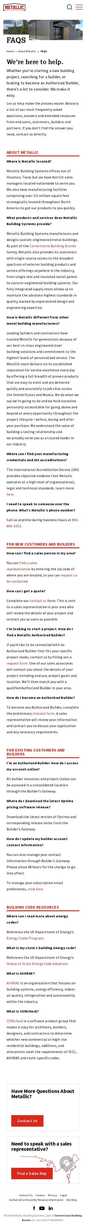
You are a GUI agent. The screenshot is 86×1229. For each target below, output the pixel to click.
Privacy (52, 1195)
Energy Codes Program (25, 938)
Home (10, 51)
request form (17, 663)
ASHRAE (13, 983)
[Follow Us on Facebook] (34, 1208)
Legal (63, 1195)
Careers (40, 1195)
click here (35, 889)
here (10, 494)
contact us (38, 600)
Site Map (71, 1199)
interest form (44, 713)
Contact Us (27, 1120)
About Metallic (27, 51)
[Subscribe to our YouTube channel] (42, 1208)
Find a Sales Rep (32, 1173)
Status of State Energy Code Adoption (37, 963)
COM (15, 1021)
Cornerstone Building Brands (53, 246)
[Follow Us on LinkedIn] (50, 1208)
